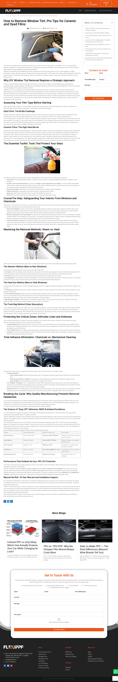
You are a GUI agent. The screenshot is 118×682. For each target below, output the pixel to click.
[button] (5, 501)
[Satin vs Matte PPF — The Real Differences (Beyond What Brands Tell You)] (95, 531)
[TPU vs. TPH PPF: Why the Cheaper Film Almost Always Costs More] (59, 531)
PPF (7, 2)
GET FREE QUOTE (98, 98)
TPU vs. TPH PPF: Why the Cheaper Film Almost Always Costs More (59, 549)
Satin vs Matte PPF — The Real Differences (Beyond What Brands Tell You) (94, 549)
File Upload (17, 614)
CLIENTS (62, 2)
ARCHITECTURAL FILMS (49, 2)
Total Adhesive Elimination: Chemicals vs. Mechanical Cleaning (97, 54)
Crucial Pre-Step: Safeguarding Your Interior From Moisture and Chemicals (98, 41)
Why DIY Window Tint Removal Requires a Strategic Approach (98, 29)
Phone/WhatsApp (90, 79)
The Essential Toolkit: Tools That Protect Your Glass (98, 36)
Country (102, 79)
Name (87, 73)
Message (88, 85)
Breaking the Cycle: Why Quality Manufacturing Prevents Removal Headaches (99, 59)
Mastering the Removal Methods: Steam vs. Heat (98, 45)
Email (101, 73)
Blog (13, 15)
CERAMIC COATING (35, 2)
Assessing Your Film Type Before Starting (97, 33)
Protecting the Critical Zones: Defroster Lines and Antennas (98, 50)
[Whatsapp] (115, 671)
